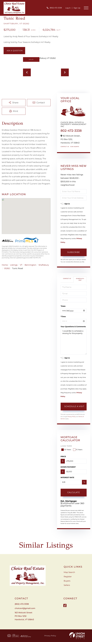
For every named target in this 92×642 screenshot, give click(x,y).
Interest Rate (67, 477)
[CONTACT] (14, 50)
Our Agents (74, 146)
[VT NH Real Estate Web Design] (77, 635)
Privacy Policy (72, 416)
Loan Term (66, 446)
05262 (7, 268)
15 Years (79, 449)
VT (21, 265)
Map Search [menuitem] (69, 572)
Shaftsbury (44, 265)
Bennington (30, 265)
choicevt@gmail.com (25, 608)
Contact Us (65, 146)
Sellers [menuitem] (67, 585)
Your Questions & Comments (73, 326)
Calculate (73, 492)
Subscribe (73, 252)
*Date (63, 306)
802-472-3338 (71, 131)
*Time (63, 316)
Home (5, 265)
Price (63, 456)
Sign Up (77, 8)
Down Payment (68, 467)
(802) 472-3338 (56, 8)
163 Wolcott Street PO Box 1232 (24, 616)
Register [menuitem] (68, 577)
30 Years (67, 449)
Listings (13, 265)
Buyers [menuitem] (67, 581)
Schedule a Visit (80, 279)
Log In (68, 8)
